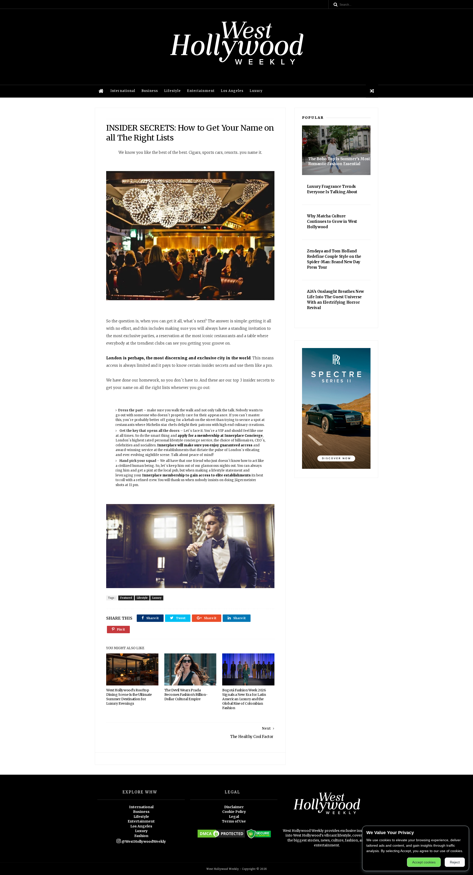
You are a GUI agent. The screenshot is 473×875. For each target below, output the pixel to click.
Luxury (256, 91)
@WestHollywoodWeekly (143, 841)
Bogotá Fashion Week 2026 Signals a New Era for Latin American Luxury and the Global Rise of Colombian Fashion (244, 699)
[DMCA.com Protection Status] (221, 837)
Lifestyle (172, 91)
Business (149, 91)
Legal (234, 816)
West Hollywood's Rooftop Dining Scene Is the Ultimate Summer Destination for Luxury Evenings (129, 697)
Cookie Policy (234, 811)
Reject (455, 862)
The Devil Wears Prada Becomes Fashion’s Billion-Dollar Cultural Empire (186, 694)
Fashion (141, 836)
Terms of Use (234, 821)
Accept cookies (424, 862)
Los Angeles (232, 91)
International (122, 91)
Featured (126, 597)
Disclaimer (234, 807)
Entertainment (201, 91)
